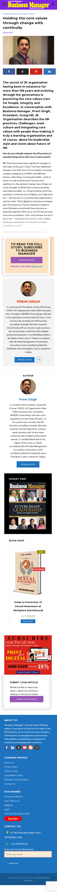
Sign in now (37, 266)
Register (8, 805)
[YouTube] (24, 747)
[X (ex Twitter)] (18, 747)
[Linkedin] (12, 747)
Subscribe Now (26, 260)
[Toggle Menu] (4, 4)
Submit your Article (27, 699)
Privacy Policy (11, 766)
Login (7, 809)
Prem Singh (28, 399)
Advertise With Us (13, 796)
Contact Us (10, 783)
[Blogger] (30, 747)
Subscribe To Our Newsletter (19, 849)
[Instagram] (36, 747)
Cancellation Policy (13, 775)
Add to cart (28, 621)
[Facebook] (6, 747)
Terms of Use (11, 771)
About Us (9, 762)
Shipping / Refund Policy (16, 779)
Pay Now (13, 818)
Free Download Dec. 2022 (17, 813)
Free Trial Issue (11, 800)
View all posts (24, 360)
